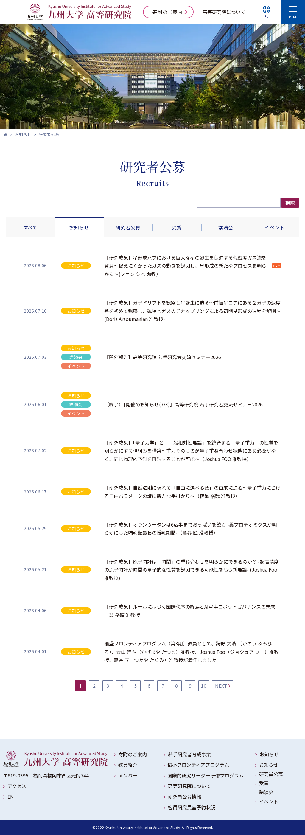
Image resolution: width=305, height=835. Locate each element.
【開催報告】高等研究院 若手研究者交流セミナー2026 (162, 357)
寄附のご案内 (167, 11)
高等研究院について (224, 12)
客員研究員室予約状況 (192, 807)
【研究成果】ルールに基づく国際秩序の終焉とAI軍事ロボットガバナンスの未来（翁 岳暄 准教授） (189, 610)
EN (10, 797)
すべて (30, 227)
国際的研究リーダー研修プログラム (205, 775)
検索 (290, 202)
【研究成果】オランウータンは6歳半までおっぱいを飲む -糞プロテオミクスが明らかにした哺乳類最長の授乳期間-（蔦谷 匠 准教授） (190, 528)
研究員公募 (271, 774)
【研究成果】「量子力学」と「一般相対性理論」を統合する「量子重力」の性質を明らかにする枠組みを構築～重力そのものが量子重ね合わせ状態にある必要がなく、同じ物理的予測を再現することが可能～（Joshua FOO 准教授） (191, 450)
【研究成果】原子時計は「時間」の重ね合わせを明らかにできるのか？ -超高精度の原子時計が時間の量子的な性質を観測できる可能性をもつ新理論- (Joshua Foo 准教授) (191, 569)
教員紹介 (127, 765)
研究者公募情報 (184, 797)
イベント (274, 227)
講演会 (225, 227)
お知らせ (23, 134)
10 (203, 685)
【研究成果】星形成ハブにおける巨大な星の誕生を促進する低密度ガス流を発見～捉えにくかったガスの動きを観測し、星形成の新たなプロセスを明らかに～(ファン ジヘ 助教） (185, 265)
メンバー (127, 775)
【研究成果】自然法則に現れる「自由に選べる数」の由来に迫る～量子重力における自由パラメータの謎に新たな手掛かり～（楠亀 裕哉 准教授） (192, 491)
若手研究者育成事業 (189, 754)
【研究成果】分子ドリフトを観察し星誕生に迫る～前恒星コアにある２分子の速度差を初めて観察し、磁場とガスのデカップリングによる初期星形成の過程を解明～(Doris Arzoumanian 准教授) (192, 310)
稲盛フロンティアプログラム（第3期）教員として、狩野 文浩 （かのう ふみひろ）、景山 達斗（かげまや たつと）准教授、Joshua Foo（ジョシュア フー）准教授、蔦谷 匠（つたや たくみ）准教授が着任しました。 (191, 651)
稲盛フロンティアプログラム (198, 765)
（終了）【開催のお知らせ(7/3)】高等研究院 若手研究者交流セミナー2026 (183, 404)
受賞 (177, 227)
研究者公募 (128, 227)
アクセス (16, 786)
